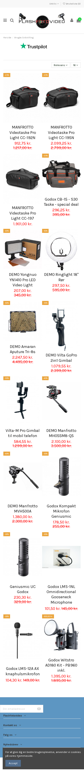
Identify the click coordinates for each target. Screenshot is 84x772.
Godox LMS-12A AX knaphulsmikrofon (23, 671)
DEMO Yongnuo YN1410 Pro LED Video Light (23, 279)
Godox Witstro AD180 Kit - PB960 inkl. (61, 665)
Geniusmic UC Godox (23, 589)
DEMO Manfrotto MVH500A (23, 509)
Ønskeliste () (73, 3)
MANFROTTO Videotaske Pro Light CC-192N (22, 132)
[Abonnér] (39, 708)
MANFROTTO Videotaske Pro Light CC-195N (61, 132)
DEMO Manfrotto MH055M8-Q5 (61, 433)
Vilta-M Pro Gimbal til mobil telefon (23, 433)
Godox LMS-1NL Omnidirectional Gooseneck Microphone (61, 594)
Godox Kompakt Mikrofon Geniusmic (61, 511)
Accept (13, 763)
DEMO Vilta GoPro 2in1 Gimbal (61, 358)
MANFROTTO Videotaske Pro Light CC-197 (22, 213)
